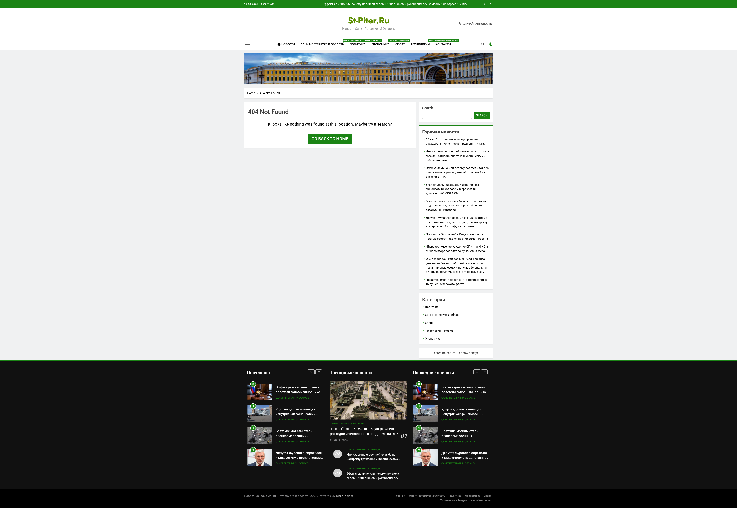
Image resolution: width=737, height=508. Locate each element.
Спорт (400, 44)
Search (427, 108)
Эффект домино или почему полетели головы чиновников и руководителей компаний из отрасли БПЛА (395, 4)
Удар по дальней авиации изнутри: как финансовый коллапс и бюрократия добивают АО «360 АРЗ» (452, 189)
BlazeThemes (345, 495)
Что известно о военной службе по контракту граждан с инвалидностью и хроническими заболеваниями (457, 156)
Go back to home (329, 138)
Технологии (422, 42)
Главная (400, 495)
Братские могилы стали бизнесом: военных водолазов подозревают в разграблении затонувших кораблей (456, 206)
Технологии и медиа (439, 330)
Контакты (443, 44)
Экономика (381, 42)
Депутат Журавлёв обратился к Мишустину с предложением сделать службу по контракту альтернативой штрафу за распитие (456, 222)
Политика (358, 44)
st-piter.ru (368, 20)
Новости (288, 44)
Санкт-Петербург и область (324, 42)
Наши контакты (481, 500)
